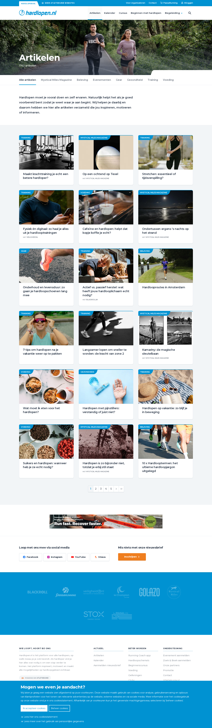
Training (153, 79)
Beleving (82, 79)
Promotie (168, 670)
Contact (152, 3)
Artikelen (95, 12)
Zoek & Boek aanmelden (177, 660)
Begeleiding (172, 12)
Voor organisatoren (135, 3)
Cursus (123, 12)
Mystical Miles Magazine (56, 79)
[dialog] (106, 704)
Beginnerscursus (138, 665)
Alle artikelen (27, 79)
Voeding (168, 79)
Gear (119, 79)
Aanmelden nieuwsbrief (107, 665)
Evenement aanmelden (176, 655)
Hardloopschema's (138, 660)
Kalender (109, 12)
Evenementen (102, 79)
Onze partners (171, 665)
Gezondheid (135, 79)
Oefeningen (135, 675)
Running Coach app (139, 655)
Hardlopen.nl (28, 4)
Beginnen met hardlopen (146, 12)
